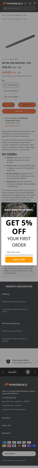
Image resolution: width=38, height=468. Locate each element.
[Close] (34, 205)
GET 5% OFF (19, 259)
